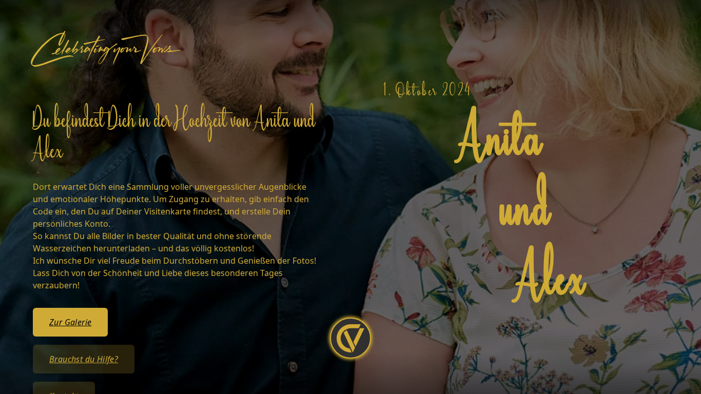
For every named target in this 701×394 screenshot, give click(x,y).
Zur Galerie (70, 322)
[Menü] (350, 338)
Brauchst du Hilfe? (83, 359)
